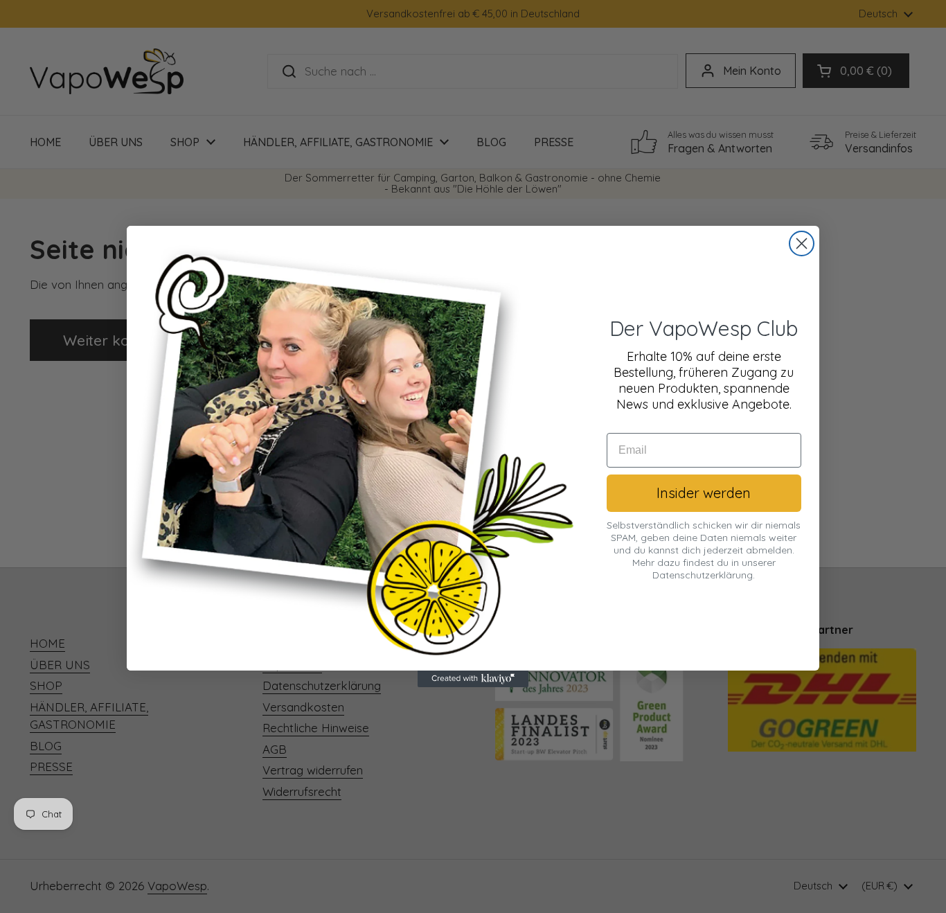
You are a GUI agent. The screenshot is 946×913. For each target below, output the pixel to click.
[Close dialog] (801, 243)
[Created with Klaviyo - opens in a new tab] (473, 679)
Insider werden (704, 493)
